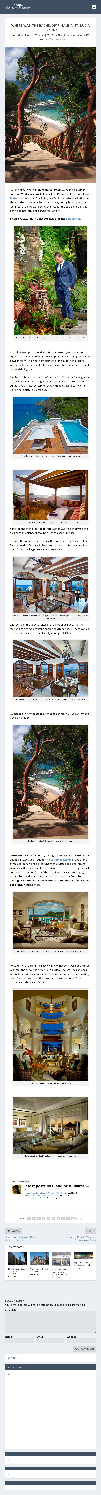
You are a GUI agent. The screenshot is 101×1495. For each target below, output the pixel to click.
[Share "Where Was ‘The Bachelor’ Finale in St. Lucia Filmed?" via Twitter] (33, 1218)
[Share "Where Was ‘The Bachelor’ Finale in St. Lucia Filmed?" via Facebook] (28, 1218)
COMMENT (11, 1309)
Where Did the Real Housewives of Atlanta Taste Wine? (61, 1271)
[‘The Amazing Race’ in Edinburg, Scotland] (17, 1258)
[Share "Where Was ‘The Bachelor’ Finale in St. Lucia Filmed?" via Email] (68, 1218)
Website (71, 1336)
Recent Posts (24, 1182)
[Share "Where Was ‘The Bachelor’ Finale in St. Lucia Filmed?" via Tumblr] (43, 1218)
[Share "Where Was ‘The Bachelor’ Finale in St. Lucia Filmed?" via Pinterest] (48, 1218)
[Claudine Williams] (16, 1193)
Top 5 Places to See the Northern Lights (83, 1264)
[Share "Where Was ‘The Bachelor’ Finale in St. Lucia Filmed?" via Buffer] (58, 1218)
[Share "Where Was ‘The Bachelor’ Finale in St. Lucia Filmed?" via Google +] (38, 1218)
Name (9, 1336)
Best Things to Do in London (35, 1198)
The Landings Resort (58, 859)
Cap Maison (73, 219)
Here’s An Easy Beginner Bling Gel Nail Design (42, 1195)
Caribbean (70, 35)
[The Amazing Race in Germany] (39, 1258)
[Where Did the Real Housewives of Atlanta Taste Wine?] (61, 1259)
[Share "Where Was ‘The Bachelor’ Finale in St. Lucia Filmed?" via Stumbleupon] (63, 1218)
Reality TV (83, 35)
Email (41, 1336)
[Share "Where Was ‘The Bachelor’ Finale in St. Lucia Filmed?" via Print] (73, 1218)
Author (13, 1182)
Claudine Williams (34, 35)
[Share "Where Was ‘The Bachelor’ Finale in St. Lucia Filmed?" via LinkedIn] (53, 1218)
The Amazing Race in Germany (39, 1270)
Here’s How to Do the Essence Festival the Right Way (44, 1193)
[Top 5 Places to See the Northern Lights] (84, 1255)
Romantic (41, 39)
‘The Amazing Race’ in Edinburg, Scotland (16, 1271)
